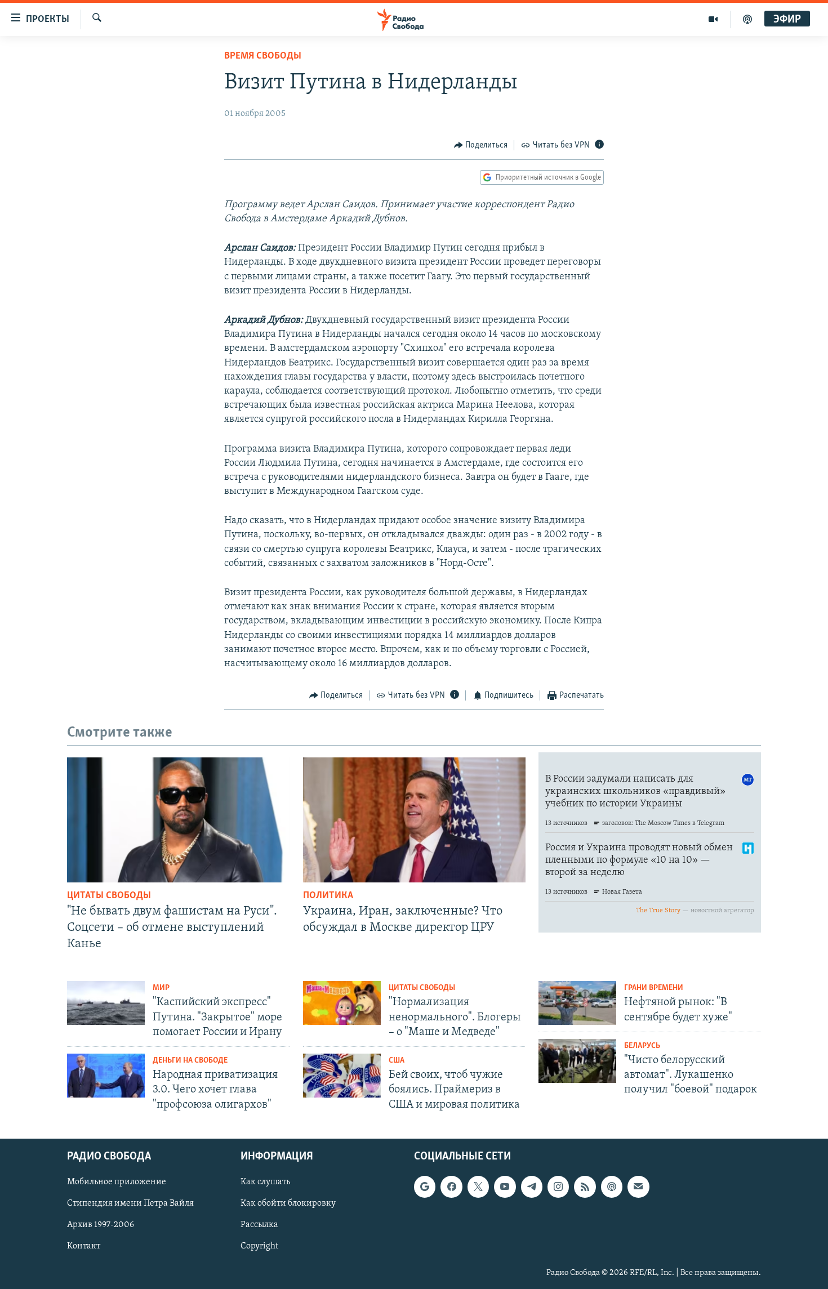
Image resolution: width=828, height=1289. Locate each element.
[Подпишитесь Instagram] (558, 1186)
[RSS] (584, 1186)
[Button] (481, 145)
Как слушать (265, 1182)
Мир (161, 988)
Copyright (259, 1246)
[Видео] (713, 19)
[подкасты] (747, 19)
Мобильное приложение (116, 1182)
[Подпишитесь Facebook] (451, 1186)
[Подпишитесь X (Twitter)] (478, 1186)
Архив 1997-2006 (100, 1224)
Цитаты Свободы (109, 896)
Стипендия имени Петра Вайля (130, 1203)
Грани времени (653, 988)
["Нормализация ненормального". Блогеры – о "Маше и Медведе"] (342, 1003)
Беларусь (642, 1046)
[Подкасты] (611, 1186)
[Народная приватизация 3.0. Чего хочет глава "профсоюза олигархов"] (106, 1076)
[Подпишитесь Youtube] (504, 1186)
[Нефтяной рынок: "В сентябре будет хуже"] (577, 1003)
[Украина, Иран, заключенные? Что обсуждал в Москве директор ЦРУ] (414, 819)
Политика (328, 896)
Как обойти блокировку (288, 1203)
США (396, 1060)
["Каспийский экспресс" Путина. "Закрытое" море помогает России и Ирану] (106, 1003)
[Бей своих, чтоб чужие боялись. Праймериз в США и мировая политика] (342, 1076)
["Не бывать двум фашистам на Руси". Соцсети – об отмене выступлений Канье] (178, 819)
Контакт (83, 1246)
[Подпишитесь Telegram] (531, 1186)
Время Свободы (262, 56)
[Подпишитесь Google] (424, 1186)
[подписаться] (638, 1186)
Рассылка (259, 1224)
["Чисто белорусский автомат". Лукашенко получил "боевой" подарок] (577, 1061)
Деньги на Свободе (190, 1060)
